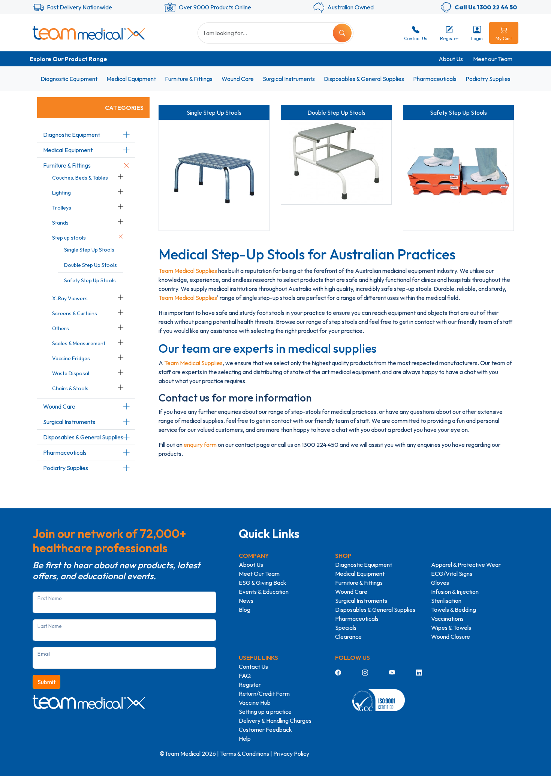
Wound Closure (450, 636)
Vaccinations (447, 618)
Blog (244, 609)
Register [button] (449, 38)
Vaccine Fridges (71, 358)
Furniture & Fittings (189, 78)
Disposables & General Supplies (364, 78)
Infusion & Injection (455, 591)
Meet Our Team (259, 573)
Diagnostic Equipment (68, 78)
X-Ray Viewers (70, 298)
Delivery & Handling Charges (275, 720)
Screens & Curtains (74, 313)
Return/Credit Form (264, 693)
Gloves (440, 582)
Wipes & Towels (451, 627)
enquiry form (200, 444)
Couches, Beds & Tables (80, 177)
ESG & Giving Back (262, 582)
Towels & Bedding (453, 609)
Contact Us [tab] (415, 38)
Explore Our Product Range (68, 59)
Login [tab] (477, 38)
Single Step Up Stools (89, 249)
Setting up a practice (265, 711)
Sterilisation (446, 600)
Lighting (61, 192)
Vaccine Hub (255, 702)
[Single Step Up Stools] (214, 175)
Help (245, 738)
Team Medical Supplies (188, 270)
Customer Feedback (265, 729)
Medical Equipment (131, 78)
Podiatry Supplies (488, 78)
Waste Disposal (70, 373)
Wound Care (238, 78)
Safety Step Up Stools (90, 280)
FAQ (245, 675)
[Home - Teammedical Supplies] (89, 32)
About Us (451, 59)
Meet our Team (492, 59)
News (246, 600)
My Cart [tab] (504, 38)
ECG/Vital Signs (451, 573)
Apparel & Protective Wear (466, 564)
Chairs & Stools (70, 388)
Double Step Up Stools (90, 265)
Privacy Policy (291, 753)
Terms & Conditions (244, 753)
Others (60, 328)
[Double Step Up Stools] (336, 162)
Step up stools (69, 237)
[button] (126, 134)
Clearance (348, 636)
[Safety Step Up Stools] (458, 175)
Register (250, 684)
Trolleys (61, 207)
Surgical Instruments (289, 78)
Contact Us (253, 666)
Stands (60, 222)
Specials (345, 627)
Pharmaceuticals (435, 78)
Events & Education (264, 591)
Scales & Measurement (78, 343)
